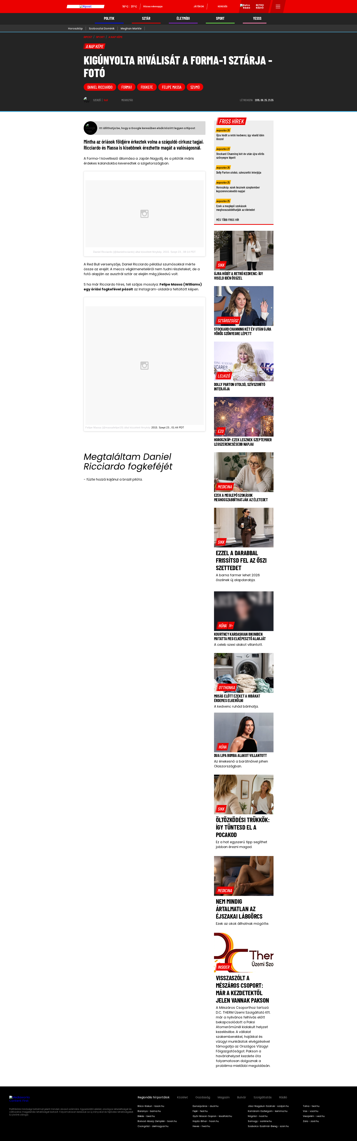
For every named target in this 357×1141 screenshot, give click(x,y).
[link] (221, 265)
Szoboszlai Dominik (102, 28)
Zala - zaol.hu (311, 1121)
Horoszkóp (75, 28)
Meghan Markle (131, 28)
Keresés (222, 6)
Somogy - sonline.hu (260, 1121)
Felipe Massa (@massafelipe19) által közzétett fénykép (117, 427)
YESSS (257, 18)
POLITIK (109, 18)
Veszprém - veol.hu (314, 1116)
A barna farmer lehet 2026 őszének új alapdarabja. (238, 577)
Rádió (283, 1097)
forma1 (126, 87)
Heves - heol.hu (201, 1126)
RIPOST (88, 37)
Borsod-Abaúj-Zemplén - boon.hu (157, 1121)
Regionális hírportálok (154, 1097)
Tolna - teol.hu (311, 1106)
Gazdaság (202, 1097)
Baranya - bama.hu (149, 1111)
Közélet (182, 1097)
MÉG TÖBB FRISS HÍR (227, 220)
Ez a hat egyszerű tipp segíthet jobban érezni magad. (241, 844)
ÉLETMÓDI (183, 18)
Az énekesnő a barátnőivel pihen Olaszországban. (241, 763)
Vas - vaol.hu (310, 1111)
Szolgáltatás (263, 1097)
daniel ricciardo (99, 87)
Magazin (224, 1097)
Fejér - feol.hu (200, 1111)
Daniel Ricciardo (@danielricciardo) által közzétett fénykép (127, 251)
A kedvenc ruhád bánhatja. (236, 706)
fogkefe (147, 87)
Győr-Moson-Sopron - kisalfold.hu (212, 1116)
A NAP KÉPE (115, 37)
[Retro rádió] (244, 7)
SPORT (220, 18)
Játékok (199, 6)
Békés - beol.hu (146, 1116)
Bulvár (241, 1097)
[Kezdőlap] (85, 6)
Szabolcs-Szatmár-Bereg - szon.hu (268, 1126)
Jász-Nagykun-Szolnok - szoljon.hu (268, 1106)
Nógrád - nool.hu (258, 1116)
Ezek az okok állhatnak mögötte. (242, 923)
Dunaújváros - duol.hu (205, 1106)
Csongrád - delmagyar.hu (153, 1126)
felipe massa (171, 87)
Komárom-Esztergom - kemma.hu (267, 1111)
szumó (195, 87)
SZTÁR (146, 18)
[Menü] (278, 6)
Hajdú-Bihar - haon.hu (206, 1121)
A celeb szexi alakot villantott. (238, 644)
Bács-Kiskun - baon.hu (151, 1106)
